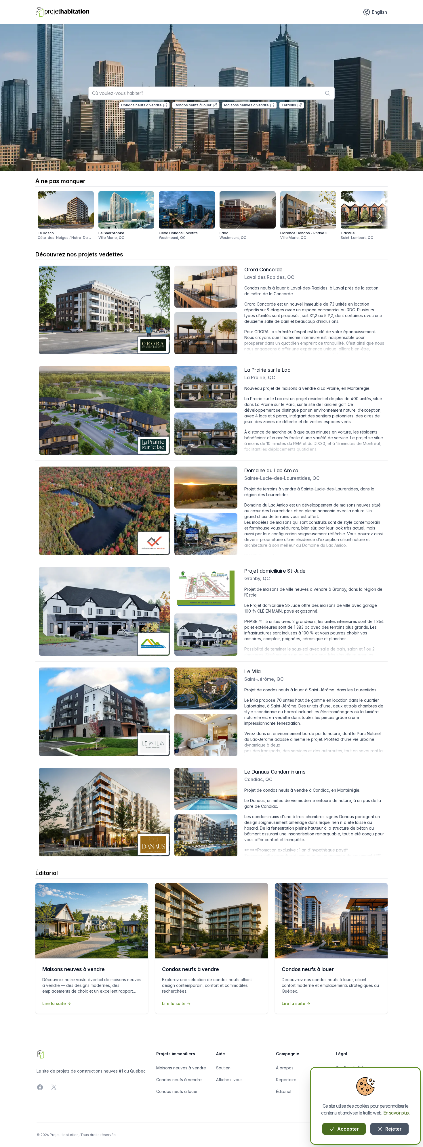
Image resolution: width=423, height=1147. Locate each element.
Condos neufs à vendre (141, 105)
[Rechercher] (327, 93)
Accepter (347, 1129)
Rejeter (393, 1129)
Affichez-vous (229, 1079)
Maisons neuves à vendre (246, 105)
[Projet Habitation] (62, 12)
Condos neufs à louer (193, 105)
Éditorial (283, 1091)
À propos (285, 1067)
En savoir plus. (396, 1113)
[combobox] (211, 93)
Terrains (288, 105)
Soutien (223, 1067)
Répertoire (286, 1079)
